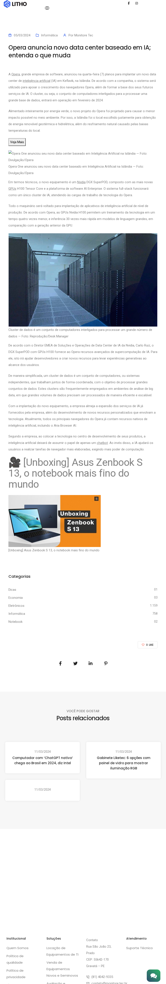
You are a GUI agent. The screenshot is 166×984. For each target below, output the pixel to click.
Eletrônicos (16, 606)
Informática (49, 35)
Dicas (12, 590)
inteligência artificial (36, 81)
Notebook (15, 622)
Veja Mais (17, 142)
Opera (15, 74)
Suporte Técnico (139, 948)
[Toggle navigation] (47, 8)
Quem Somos (17, 948)
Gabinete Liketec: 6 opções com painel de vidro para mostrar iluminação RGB (123, 763)
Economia (15, 598)
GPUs (12, 189)
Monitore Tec (83, 35)
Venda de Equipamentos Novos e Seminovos (62, 969)
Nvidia (81, 182)
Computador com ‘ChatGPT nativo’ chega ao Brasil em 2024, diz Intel (42, 760)
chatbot (102, 443)
